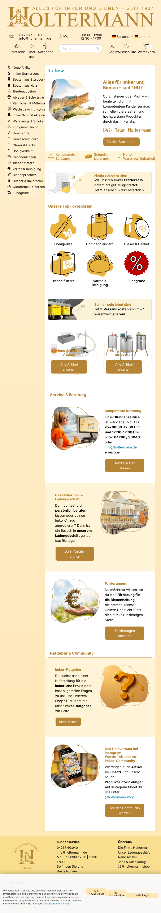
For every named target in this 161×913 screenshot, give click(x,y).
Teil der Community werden (124, 810)
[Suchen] (97, 48)
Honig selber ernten (110, 175)
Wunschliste (126, 52)
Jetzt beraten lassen (124, 465)
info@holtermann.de (121, 447)
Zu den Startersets (121, 142)
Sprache (123, 37)
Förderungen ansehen (125, 633)
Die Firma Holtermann (134, 848)
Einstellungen (142, 895)
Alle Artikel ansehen (69, 366)
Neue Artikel (127, 857)
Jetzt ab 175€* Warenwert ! (119, 311)
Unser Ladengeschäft (134, 852)
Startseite (17, 52)
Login (112, 52)
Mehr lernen (68, 722)
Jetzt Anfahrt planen (75, 554)
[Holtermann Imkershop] (80, 16)
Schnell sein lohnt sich (112, 305)
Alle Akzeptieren (96, 892)
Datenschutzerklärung (56, 903)
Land (143, 37)
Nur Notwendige (116, 893)
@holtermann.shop (119, 797)
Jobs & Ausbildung (132, 862)
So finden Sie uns (70, 866)
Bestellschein (67, 871)
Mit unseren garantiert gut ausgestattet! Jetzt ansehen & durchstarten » (119, 185)
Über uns (31, 54)
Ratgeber (45, 52)
